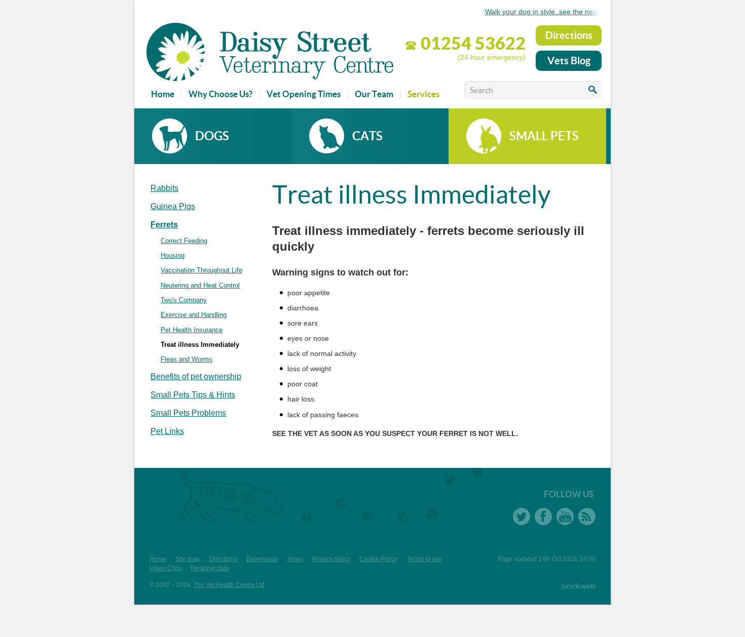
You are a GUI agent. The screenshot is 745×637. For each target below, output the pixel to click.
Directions (568, 35)
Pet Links (167, 431)
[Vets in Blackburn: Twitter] (521, 516)
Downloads (262, 559)
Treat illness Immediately (200, 344)
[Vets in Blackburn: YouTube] (565, 516)
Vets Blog (568, 60)
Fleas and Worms (186, 359)
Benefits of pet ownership (196, 376)
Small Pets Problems (188, 413)
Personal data (210, 568)
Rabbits (164, 188)
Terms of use (424, 559)
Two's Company (184, 300)
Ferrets (164, 224)
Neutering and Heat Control (200, 285)
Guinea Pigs (173, 206)
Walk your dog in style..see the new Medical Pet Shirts (567, 12)
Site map (187, 559)
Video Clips (165, 568)
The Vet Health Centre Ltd (229, 584)
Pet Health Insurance (191, 330)
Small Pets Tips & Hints (193, 394)
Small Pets (544, 136)
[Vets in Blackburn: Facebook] (543, 516)
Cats (367, 136)
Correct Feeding (184, 241)
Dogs (212, 136)
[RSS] (586, 516)
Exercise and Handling (194, 314)
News (295, 559)
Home (158, 559)
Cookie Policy (378, 559)
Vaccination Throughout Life (201, 270)
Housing (172, 255)
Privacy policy (331, 559)
